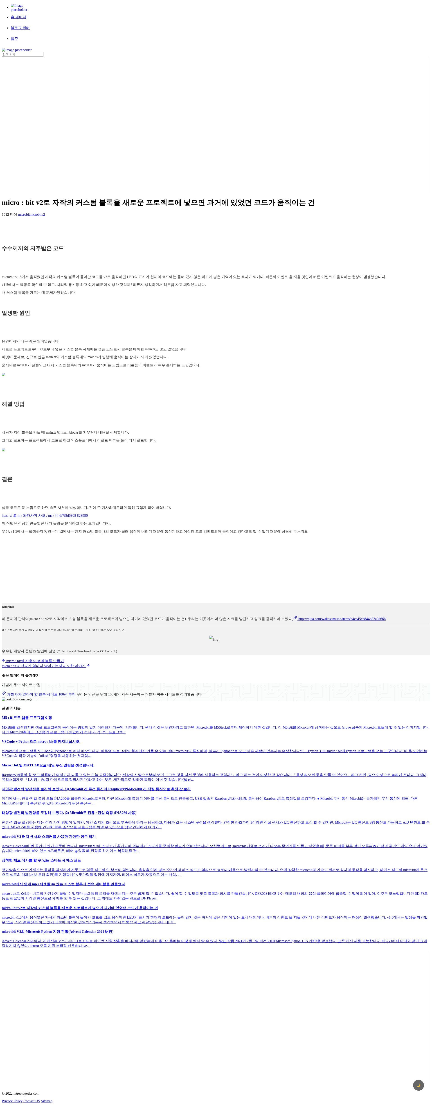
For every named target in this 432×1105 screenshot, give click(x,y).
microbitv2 (37, 214)
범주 (14, 39)
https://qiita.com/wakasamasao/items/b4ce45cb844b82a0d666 (341, 619)
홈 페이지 (18, 17)
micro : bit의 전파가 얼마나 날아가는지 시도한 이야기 (44, 666)
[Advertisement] (20, 124)
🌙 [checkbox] (419, 1085)
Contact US (31, 1101)
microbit (24, 214)
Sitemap (46, 1101)
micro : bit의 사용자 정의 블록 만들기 (34, 661)
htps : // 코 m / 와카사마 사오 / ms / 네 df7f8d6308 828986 (45, 515)
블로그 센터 (20, 28)
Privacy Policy (12, 1101)
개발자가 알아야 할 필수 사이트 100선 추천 (41, 694)
